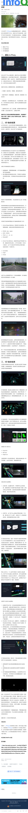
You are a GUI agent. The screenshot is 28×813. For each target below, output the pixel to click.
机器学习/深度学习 (13, 764)
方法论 (20, 764)
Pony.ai (9, 31)
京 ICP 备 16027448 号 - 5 (14, 803)
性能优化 (4, 766)
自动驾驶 (9, 766)
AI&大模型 (6, 764)
